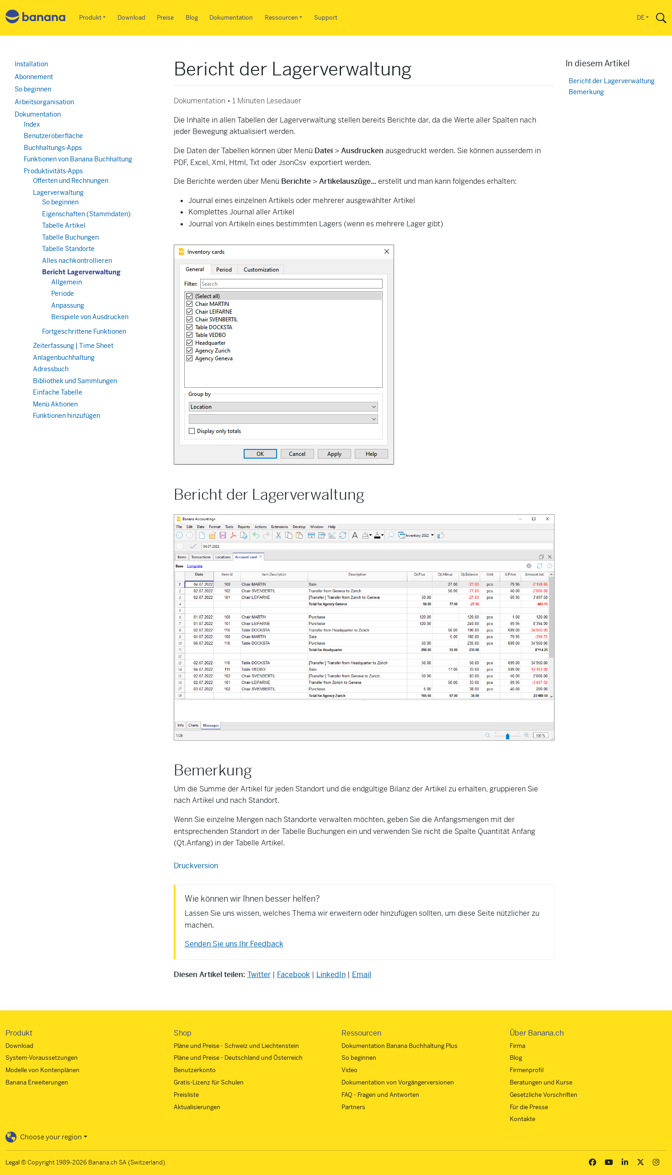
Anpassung (67, 305)
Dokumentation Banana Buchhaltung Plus (399, 1046)
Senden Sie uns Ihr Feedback (234, 944)
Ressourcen (281, 17)
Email (361, 974)
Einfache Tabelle (57, 392)
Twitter (259, 974)
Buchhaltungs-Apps (53, 148)
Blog (192, 17)
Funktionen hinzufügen (66, 415)
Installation (31, 64)
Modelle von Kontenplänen (42, 1070)
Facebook (293, 974)
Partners (353, 1107)
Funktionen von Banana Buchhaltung (78, 159)
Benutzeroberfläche (53, 136)
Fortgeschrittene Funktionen (84, 331)
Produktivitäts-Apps (53, 171)
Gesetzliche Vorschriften (543, 1095)
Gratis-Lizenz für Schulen (209, 1082)
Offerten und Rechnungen (70, 180)
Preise (165, 17)
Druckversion (196, 866)
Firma (517, 1046)
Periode (62, 293)
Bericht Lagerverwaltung (81, 272)
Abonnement (34, 77)
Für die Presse (529, 1107)
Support (325, 17)
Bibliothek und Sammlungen (75, 381)
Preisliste (186, 1095)
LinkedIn (331, 974)
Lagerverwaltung (58, 192)
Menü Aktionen (55, 404)
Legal (12, 1162)
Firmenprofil (527, 1070)
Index (32, 124)
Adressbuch (51, 369)
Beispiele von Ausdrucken (89, 317)
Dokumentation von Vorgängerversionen (397, 1082)
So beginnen (33, 89)
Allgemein (66, 282)
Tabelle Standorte (68, 249)
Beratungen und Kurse (541, 1082)
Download (131, 17)
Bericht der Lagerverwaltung (612, 81)
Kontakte (522, 1119)
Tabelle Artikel (63, 225)
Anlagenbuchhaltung (64, 357)
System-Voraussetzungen (41, 1058)
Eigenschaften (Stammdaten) (86, 214)
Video (349, 1070)
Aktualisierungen (197, 1107)
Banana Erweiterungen (36, 1082)
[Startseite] (35, 18)
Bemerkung (586, 92)
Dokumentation (231, 17)
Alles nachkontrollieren (77, 260)
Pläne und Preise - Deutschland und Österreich (238, 1058)
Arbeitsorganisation (44, 102)
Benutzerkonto (195, 1070)
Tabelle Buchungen (70, 237)
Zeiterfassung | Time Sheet (73, 346)
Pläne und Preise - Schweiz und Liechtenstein (236, 1046)
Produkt (90, 17)
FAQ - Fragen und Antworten (380, 1095)
